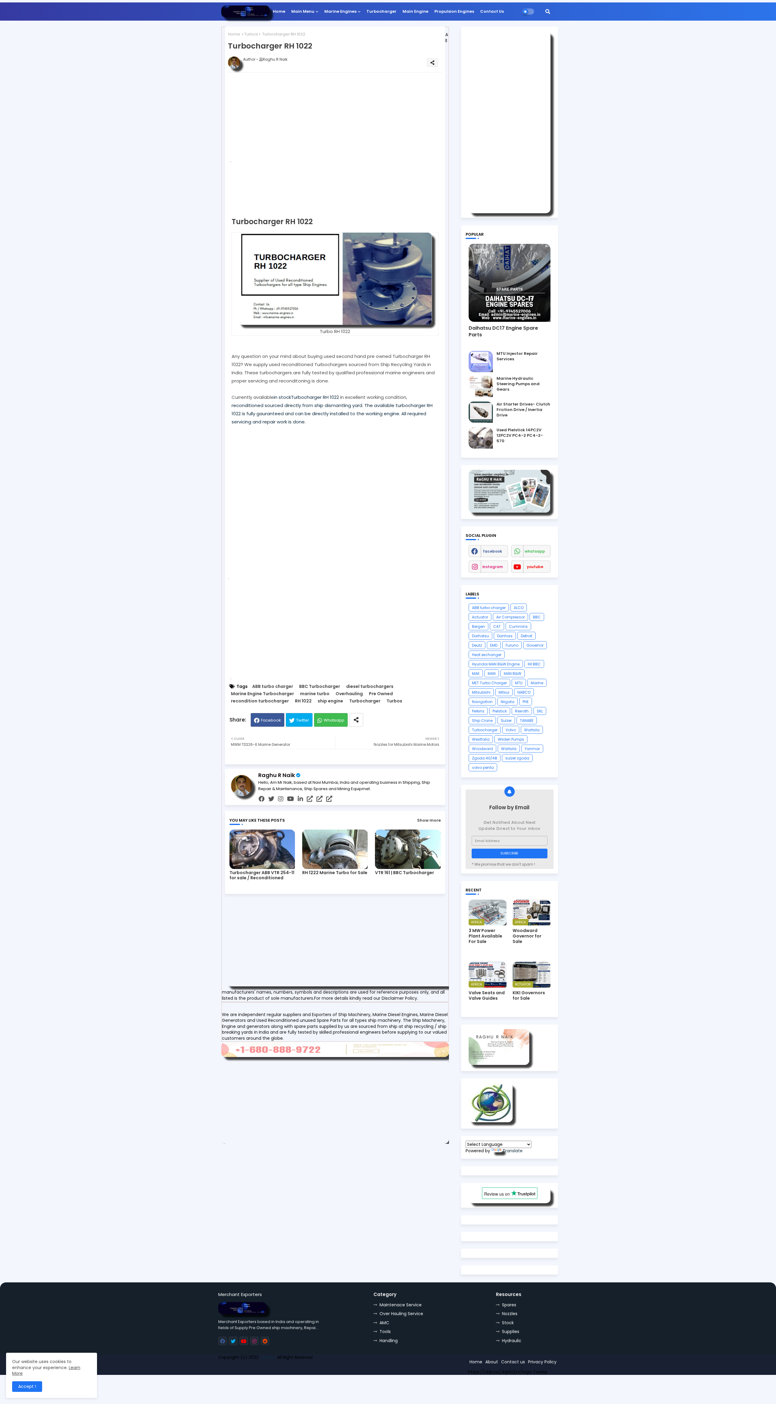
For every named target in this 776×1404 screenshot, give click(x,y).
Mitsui (504, 692)
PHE (526, 701)
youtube (535, 566)
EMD (493, 645)
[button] (548, 11)
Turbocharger (381, 11)
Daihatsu (480, 635)
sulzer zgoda (517, 758)
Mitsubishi (481, 692)
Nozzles (509, 1314)
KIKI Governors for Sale (529, 995)
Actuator (480, 617)
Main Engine (415, 11)
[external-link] (310, 799)
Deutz (477, 645)
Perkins (478, 711)
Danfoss (505, 635)
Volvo (511, 729)
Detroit (526, 635)
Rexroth (522, 711)
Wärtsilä (509, 748)
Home (279, 11)
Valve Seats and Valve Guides (487, 995)
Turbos (251, 34)
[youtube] (290, 799)
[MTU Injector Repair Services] (481, 361)
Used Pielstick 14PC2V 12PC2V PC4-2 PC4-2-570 (520, 435)
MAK (476, 673)
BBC (537, 617)
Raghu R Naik (276, 775)
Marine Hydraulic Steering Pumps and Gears (518, 384)
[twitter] (271, 799)
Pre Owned (381, 694)
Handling (389, 1341)
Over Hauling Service (401, 1314)
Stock (508, 1323)
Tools (385, 1331)
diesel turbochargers (369, 686)
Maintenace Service (401, 1305)
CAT (497, 626)
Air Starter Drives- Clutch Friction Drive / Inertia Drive (523, 410)
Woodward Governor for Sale (527, 936)
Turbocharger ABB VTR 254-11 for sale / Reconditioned (261, 875)
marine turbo (314, 694)
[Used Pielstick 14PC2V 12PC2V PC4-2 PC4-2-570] (481, 438)
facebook (492, 551)
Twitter (302, 720)
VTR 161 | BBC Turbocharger (404, 872)
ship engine (330, 701)
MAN (492, 673)
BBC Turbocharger (319, 686)
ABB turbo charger (272, 686)
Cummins (518, 626)
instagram (492, 566)
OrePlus (268, 1357)
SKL (540, 711)
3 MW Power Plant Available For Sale (485, 936)
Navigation (482, 701)
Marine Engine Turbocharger (262, 694)
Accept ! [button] (27, 1386)
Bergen (478, 626)
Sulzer (506, 720)
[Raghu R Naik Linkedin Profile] (491, 1121)
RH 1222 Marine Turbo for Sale (334, 872)
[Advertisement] (345, 119)
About (491, 1362)
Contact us (513, 1362)
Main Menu (302, 11)
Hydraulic (511, 1341)
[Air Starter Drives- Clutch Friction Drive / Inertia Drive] (481, 412)
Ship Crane (482, 720)
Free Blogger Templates (263, 1368)
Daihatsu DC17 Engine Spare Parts (503, 331)
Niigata (507, 701)
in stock (282, 397)
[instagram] (280, 799)
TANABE (527, 720)
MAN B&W (512, 673)
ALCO (518, 607)
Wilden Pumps (511, 739)
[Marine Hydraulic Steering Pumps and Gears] (481, 386)
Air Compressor (510, 617)
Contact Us (492, 11)
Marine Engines (340, 11)
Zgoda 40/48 (484, 758)
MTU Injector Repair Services (517, 356)
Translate (513, 1151)
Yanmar (532, 748)
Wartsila (532, 729)
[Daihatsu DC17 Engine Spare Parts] (509, 283)
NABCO (523, 692)
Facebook (271, 720)
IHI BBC (534, 664)
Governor (535, 645)
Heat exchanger (486, 654)
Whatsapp (334, 720)
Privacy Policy (542, 1362)
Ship (326, 1368)
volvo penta (483, 767)
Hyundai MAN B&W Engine (496, 664)
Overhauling (349, 694)
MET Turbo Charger (489, 682)
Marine (537, 682)
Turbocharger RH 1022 (315, 397)
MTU (519, 682)
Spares (509, 1305)
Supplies (510, 1331)
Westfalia (481, 739)
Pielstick (500, 711)
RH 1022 (303, 701)
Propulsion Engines (454, 11)
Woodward (482, 748)
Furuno (512, 645)
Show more (429, 820)
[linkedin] (300, 799)
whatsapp (535, 551)
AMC (384, 1323)
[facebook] (262, 799)
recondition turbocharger (260, 701)
